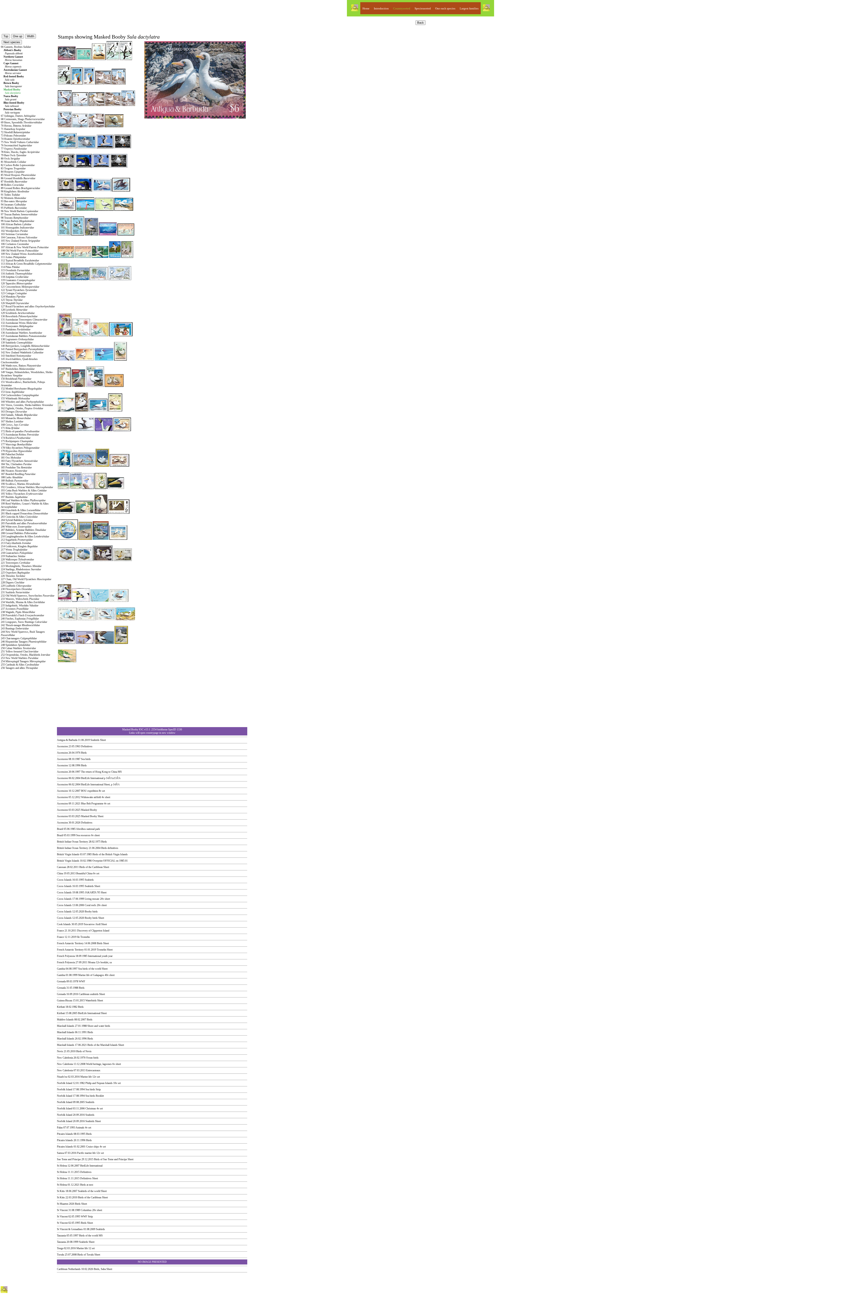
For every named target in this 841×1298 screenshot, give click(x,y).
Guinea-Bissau (64, 1000)
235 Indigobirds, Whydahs (19, 605)
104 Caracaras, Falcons (19, 237)
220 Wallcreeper (17, 559)
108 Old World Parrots (20, 250)
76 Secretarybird (16, 145)
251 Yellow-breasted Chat (19, 651)
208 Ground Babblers (19, 533)
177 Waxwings (16, 444)
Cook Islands (64, 924)
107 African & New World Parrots (25, 247)
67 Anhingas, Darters (18, 115)
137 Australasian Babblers (23, 336)
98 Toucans (14, 217)
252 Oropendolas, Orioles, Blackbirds (25, 654)
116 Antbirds (16, 273)
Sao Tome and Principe (69, 1159)
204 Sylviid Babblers (17, 520)
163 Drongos (14, 411)
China (60, 873)
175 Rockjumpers (17, 441)
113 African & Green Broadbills (26, 263)
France (60, 930)
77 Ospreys (14, 148)
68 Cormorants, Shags (23, 119)
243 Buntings (15, 628)
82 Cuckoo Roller (18, 165)
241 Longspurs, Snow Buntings (24, 621)
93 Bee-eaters (14, 201)
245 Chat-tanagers (19, 638)
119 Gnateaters (18, 280)
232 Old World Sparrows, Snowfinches (27, 595)
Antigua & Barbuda (67, 740)
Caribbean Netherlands (69, 1269)
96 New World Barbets (19, 211)
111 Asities (13, 257)
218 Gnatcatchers (17, 552)
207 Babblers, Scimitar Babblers (23, 529)
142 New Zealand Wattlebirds (22, 352)
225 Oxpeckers (15, 572)
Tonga (60, 1248)
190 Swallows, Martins (20, 483)
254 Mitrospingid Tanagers (23, 661)
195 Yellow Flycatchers (22, 493)
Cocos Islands (64, 879)
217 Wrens (14, 549)
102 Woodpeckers (14, 230)
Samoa (60, 1153)
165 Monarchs (16, 418)
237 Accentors (14, 608)
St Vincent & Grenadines (70, 1229)
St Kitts (61, 1191)
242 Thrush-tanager (20, 625)
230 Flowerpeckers (16, 589)
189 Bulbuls (14, 480)
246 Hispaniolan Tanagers (23, 641)
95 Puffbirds (14, 207)
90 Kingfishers (15, 191)
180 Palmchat (12, 454)
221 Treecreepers (15, 562)
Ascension (62, 746)
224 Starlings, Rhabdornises (21, 569)
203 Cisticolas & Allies (19, 516)
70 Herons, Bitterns (16, 125)
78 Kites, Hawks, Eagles (20, 152)
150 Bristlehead (16, 378)
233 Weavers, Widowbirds (20, 598)
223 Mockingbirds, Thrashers (21, 566)
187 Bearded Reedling (18, 474)
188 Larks (12, 477)
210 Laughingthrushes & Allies (25, 536)
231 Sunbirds (15, 592)
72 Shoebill (15, 132)
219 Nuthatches (13, 556)
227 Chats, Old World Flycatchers (26, 579)
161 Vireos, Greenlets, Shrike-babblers (27, 405)
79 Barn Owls (13, 155)
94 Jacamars (13, 204)
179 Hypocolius (16, 451)
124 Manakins (13, 296)
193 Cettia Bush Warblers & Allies (24, 490)
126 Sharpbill (15, 303)
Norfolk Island (64, 1083)
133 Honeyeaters (17, 326)
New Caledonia (65, 1057)
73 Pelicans (13, 135)
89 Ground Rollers (20, 188)
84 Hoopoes (13, 171)
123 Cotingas (14, 293)
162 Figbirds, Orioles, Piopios (22, 408)
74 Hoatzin (15, 138)
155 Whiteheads (15, 398)
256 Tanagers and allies (19, 667)
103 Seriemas (14, 234)
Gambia (61, 968)
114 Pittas (10, 267)
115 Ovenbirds (15, 270)
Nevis (60, 1051)
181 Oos (11, 457)
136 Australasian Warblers (21, 332)
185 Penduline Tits (16, 467)
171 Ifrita (10, 428)
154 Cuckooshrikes (20, 395)
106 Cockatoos (15, 244)
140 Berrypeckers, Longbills (25, 345)
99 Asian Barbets (17, 221)
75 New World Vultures (20, 142)
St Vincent (62, 1210)
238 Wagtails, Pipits (18, 612)
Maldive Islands (65, 1019)
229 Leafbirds (16, 585)
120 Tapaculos (16, 283)
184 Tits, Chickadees (16, 464)
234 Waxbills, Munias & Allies (23, 602)
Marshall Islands (65, 1025)
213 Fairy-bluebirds (16, 543)
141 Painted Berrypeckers (22, 349)
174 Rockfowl (15, 437)
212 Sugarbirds (17, 539)
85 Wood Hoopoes (18, 175)
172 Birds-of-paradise (20, 431)
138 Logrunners (17, 339)
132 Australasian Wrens (19, 322)
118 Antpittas (14, 276)
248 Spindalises (15, 644)
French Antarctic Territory (70, 943)
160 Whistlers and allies (22, 401)
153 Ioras (12, 391)
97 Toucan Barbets (19, 214)
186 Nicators (14, 470)
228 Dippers (12, 582)
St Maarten (62, 1203)
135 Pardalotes (15, 329)
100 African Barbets (16, 224)
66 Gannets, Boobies (16, 46)
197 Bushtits (14, 497)
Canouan (61, 867)
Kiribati (61, 1006)
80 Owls (10, 158)
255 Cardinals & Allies (20, 664)
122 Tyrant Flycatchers (19, 290)
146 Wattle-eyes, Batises (21, 365)
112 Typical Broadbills (20, 260)
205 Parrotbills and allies (24, 523)
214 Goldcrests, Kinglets (19, 546)
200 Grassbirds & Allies (21, 510)
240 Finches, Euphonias (20, 618)
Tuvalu (60, 1254)
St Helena (62, 1165)
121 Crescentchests (20, 286)
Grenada (61, 981)
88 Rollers (12, 184)
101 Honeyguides (17, 227)
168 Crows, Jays (15, 424)
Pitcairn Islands (65, 1133)
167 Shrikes (12, 421)
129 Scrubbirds (18, 313)
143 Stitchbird (16, 355)
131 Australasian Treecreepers (24, 319)
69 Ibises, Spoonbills (21, 122)
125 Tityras (12, 299)
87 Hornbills (14, 181)
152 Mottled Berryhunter (21, 388)
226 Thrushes (13, 575)
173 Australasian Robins (20, 434)
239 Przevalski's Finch (22, 615)
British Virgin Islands (68, 854)
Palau (60, 1127)
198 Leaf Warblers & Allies (23, 500)
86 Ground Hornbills (18, 178)
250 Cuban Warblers (18, 648)
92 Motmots (13, 198)
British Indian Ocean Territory (72, 841)
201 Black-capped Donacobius (24, 513)
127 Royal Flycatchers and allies (28, 306)
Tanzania (61, 1235)
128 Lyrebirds (14, 309)
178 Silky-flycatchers (20, 447)
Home (365, 8)
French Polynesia (66, 956)
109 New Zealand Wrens (22, 253)
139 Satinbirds (16, 342)
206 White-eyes (16, 526)
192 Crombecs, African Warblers (27, 487)
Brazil (60, 829)
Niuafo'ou (62, 1076)
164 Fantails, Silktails (19, 414)
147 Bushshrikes (18, 368)
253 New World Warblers (19, 658)
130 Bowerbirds (19, 316)
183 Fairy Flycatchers (19, 460)
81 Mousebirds (13, 161)
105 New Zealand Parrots (20, 240)
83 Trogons (13, 168)
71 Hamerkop (13, 129)
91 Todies (10, 194)
